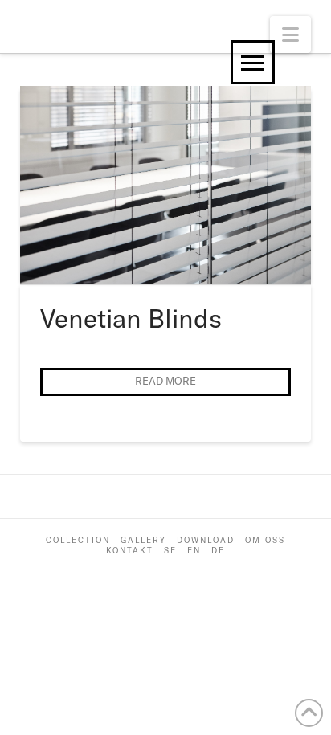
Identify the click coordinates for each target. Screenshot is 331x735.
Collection (78, 540)
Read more (165, 380)
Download (206, 540)
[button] (290, 34)
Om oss (265, 540)
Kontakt (129, 550)
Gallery (143, 540)
